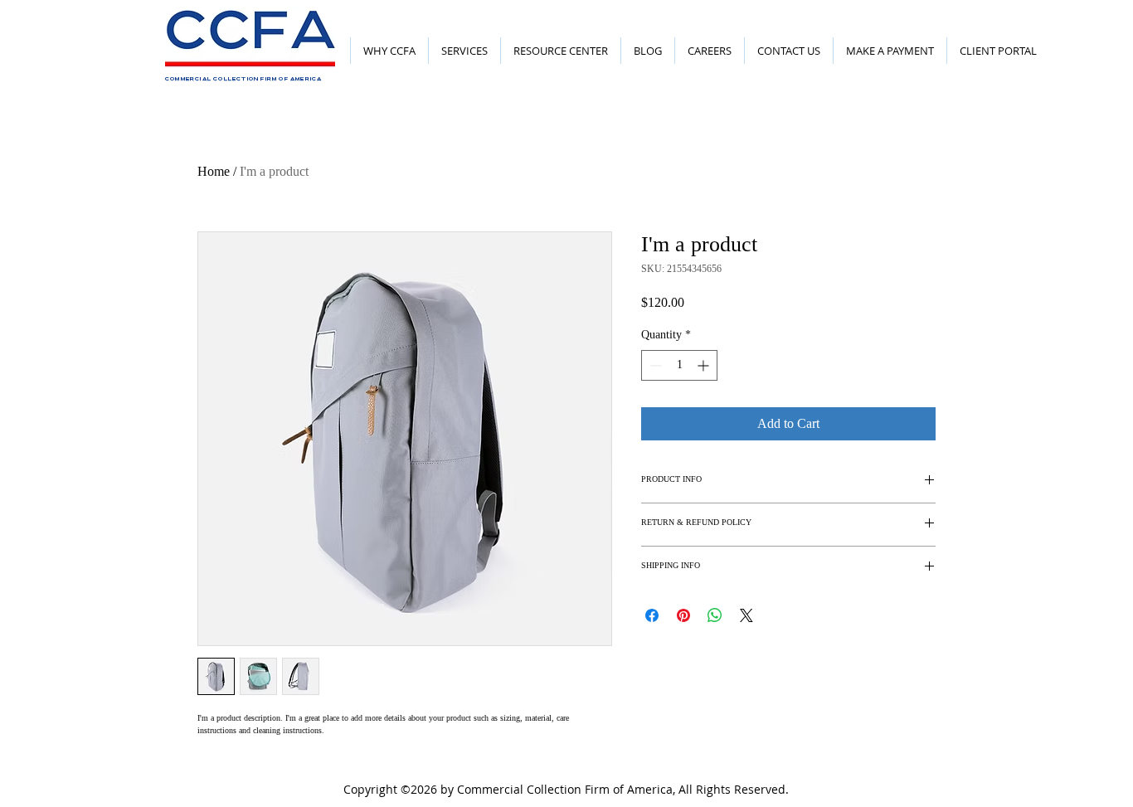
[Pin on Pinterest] (683, 615)
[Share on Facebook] (652, 615)
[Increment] (704, 365)
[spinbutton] (679, 365)
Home (213, 171)
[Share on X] (746, 615)
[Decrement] (654, 365)
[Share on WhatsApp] (715, 615)
